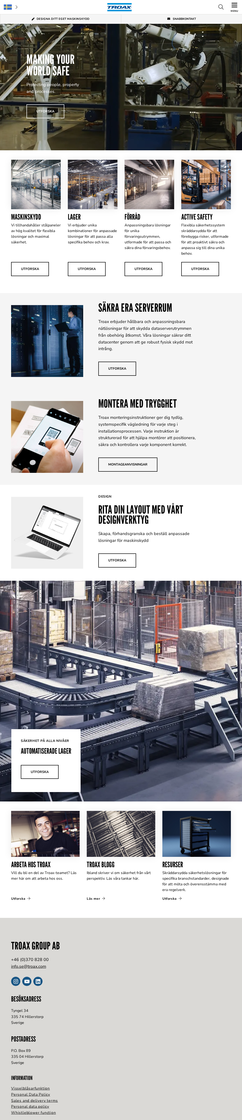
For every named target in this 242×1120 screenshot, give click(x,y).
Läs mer (94, 898)
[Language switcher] (10, 7)
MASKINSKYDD (26, 216)
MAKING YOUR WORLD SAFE (50, 65)
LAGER (74, 216)
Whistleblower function (33, 1112)
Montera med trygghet (137, 403)
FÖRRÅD (132, 216)
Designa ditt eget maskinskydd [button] (63, 19)
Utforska (18, 898)
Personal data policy (30, 1106)
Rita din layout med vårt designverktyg (140, 514)
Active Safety (196, 216)
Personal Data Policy (30, 1094)
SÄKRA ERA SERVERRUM (135, 307)
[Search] (221, 7)
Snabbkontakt (184, 19)
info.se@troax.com (28, 966)
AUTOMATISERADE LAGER (46, 750)
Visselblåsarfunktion (30, 1088)
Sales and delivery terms (34, 1100)
